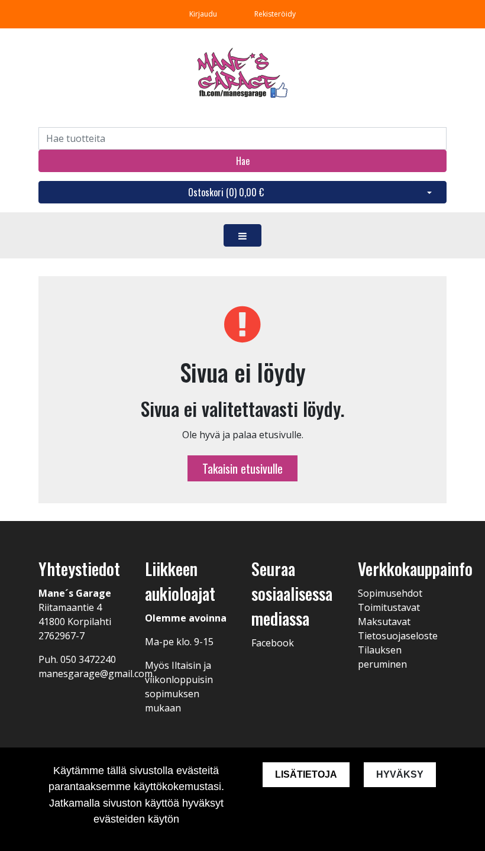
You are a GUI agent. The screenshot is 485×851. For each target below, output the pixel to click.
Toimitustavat (389, 607)
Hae (243, 161)
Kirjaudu (204, 14)
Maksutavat (384, 621)
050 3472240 (88, 659)
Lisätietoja (306, 774)
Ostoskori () (226, 192)
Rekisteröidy (275, 14)
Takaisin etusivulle (242, 468)
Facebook (272, 642)
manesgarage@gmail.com (95, 673)
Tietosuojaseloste (398, 635)
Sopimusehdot (390, 593)
